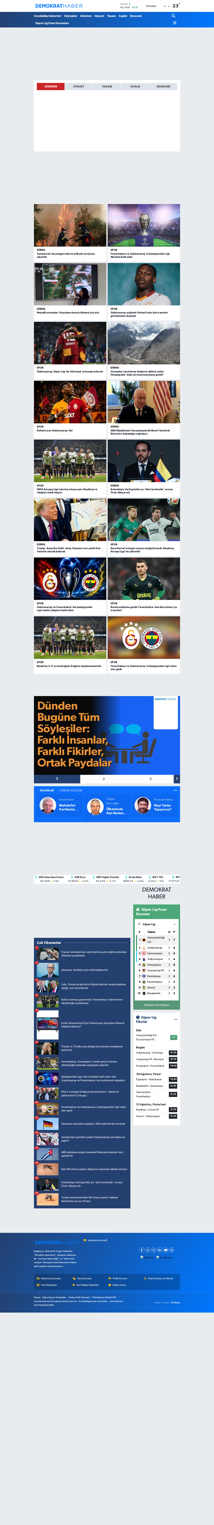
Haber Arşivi (119, 1285)
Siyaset (99, 16)
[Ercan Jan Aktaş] (95, 805)
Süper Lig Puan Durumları (52, 23)
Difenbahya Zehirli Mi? (104, 1297)
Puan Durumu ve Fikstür (160, 1278)
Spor (114, 250)
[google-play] (165, 1257)
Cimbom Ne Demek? (79, 1297)
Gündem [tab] (50, 86)
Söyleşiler (70, 16)
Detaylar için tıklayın (156, 1005)
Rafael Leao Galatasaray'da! (55, 430)
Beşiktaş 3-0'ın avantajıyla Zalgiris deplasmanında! (69, 666)
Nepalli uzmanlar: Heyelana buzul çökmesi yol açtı (68, 312)
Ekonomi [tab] (163, 86)
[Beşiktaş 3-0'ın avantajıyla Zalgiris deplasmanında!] (70, 637)
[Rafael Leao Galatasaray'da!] (70, 402)
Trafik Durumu (119, 1278)
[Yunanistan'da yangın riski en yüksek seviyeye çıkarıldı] (70, 225)
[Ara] (174, 16)
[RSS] (172, 1250)
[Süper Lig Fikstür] (175, 1019)
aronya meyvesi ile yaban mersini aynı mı (55, 1301)
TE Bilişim (175, 1302)
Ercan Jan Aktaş (115, 799)
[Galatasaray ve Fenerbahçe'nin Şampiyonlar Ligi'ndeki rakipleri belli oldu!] (70, 579)
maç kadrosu (116, 1301)
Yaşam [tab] (107, 86)
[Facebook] (141, 1250)
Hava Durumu (84, 1278)
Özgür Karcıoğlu (65, 801)
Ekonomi (136, 16)
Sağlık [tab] (135, 86)
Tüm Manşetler (49, 1285)
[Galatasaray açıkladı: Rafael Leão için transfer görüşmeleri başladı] (144, 284)
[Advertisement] (107, 53)
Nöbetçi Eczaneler (51, 1278)
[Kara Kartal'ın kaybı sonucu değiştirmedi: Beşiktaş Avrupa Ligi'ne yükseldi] (144, 520)
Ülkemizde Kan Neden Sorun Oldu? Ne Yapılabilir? (69, 811)
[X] (147, 1250)
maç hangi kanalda (44, 1305)
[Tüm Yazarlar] (175, 790)
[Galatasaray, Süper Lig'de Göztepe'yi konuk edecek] (70, 343)
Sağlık (123, 16)
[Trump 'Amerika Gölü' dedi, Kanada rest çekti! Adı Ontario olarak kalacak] (70, 520)
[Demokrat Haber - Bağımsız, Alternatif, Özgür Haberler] (59, 6)
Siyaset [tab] (78, 86)
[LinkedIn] (160, 1250)
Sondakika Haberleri (47, 16)
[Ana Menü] (174, 23)
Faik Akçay (160, 799)
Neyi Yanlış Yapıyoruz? (115, 807)
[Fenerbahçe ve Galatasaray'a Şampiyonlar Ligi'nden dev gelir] (144, 637)
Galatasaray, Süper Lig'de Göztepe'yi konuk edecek (70, 371)
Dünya (41, 250)
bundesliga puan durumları (93, 1301)
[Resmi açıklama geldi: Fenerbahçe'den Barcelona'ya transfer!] (144, 579)
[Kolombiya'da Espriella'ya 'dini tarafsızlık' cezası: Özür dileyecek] (144, 461)
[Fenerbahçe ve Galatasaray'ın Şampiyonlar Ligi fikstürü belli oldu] (144, 225)
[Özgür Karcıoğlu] (48, 806)
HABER (156, 897)
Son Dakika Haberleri (87, 1285)
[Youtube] (166, 1250)
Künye (37, 1297)
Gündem (86, 16)
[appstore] (147, 1257)
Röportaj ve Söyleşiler (54, 1297)
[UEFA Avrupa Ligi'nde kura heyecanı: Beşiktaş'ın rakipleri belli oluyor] (70, 461)
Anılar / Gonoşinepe (164, 807)
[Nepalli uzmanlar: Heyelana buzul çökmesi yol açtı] (70, 284)
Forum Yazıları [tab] (71, 790)
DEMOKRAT (156, 890)
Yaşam (111, 16)
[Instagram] (153, 1250)
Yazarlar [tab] (47, 790)
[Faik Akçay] (142, 805)
